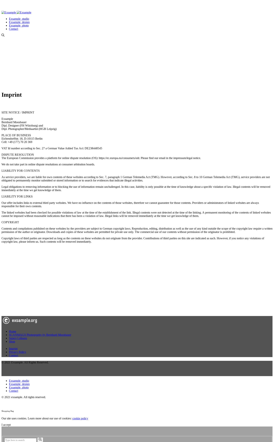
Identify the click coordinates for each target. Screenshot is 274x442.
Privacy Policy (17, 352)
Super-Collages (18, 338)
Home (12, 331)
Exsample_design (19, 22)
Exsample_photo (19, 25)
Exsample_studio (19, 18)
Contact (13, 28)
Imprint (13, 348)
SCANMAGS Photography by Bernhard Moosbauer (40, 334)
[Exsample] (16, 12)
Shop (12, 341)
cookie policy (80, 418)
